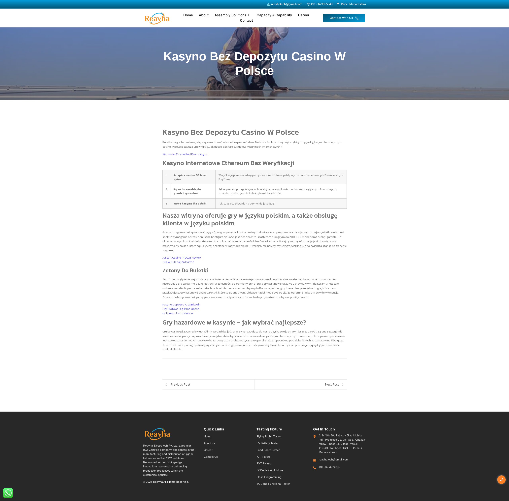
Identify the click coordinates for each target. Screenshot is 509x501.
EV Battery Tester (267, 443)
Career (303, 15)
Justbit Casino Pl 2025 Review (181, 257)
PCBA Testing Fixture (269, 470)
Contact (246, 20)
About (204, 15)
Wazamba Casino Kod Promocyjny (184, 154)
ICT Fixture (263, 456)
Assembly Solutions (230, 15)
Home (188, 15)
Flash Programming (268, 477)
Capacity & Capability (274, 15)
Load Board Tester (268, 450)
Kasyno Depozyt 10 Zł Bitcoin (181, 304)
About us (209, 443)
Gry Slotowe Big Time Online (180, 308)
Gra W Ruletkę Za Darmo (178, 262)
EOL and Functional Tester (273, 483)
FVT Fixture (263, 463)
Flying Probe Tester (268, 436)
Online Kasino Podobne (177, 313)
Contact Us (211, 456)
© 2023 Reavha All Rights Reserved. (166, 481)
